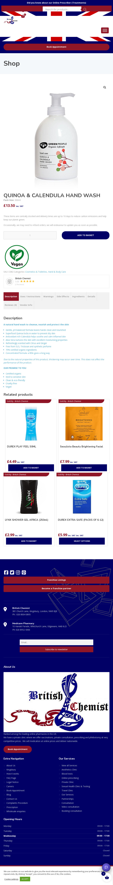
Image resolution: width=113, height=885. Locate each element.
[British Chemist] (11, 20)
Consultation (68, 803)
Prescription (12, 807)
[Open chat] (106, 867)
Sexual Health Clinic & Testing (76, 786)
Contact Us (11, 798)
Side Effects (63, 296)
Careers (10, 786)
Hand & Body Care (57, 271)
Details (91, 296)
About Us (10, 765)
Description (11, 296)
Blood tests (67, 773)
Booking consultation (72, 810)
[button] (104, 87)
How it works (12, 773)
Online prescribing (70, 778)
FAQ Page (11, 778)
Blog (8, 794)
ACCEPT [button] (25, 879)
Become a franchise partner (56, 588)
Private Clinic (68, 782)
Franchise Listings (56, 580)
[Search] (85, 9)
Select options (82, 541)
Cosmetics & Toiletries (36, 271)
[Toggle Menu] (105, 30)
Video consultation (70, 806)
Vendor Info (26, 305)
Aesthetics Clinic (69, 769)
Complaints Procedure (17, 803)
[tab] (11, 296)
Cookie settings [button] (11, 879)
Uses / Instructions (30, 296)
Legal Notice (12, 782)
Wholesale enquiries (15, 811)
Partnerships (68, 798)
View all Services (69, 765)
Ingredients (78, 296)
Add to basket (85, 235)
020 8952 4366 (23, 629)
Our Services (68, 794)
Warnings (48, 296)
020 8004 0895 (23, 614)
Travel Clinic (67, 790)
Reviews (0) (11, 305)
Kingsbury (11, 769)
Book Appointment (56, 47)
